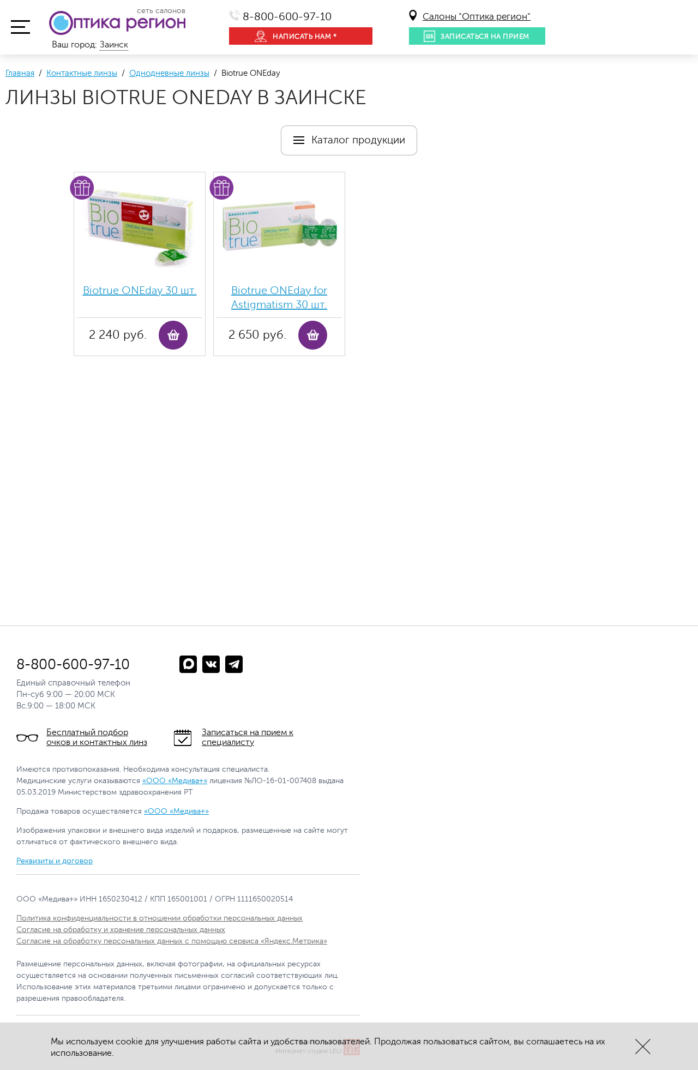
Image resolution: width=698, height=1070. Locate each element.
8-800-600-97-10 (287, 16)
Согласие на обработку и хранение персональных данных (120, 929)
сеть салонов (161, 11)
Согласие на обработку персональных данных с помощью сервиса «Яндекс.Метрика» (171, 941)
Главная (19, 73)
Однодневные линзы (169, 73)
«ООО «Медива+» (174, 781)
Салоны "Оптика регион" (477, 16)
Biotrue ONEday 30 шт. (140, 290)
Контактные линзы (81, 73)
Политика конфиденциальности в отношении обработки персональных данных (159, 918)
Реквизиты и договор (54, 861)
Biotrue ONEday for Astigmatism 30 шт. (279, 297)
